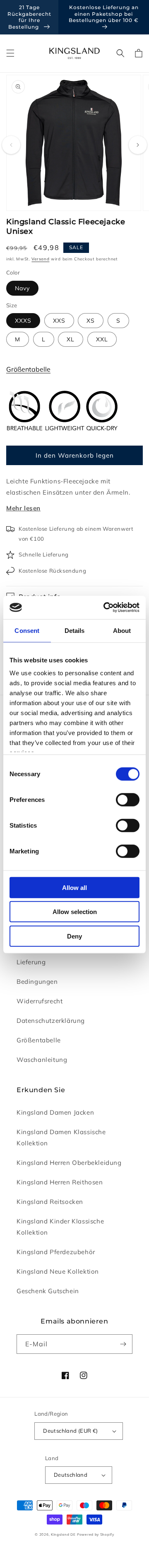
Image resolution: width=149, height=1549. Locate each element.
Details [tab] (75, 630)
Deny (74, 935)
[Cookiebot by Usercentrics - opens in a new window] (105, 607)
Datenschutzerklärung (51, 1020)
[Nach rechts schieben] (138, 145)
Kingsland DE (63, 1534)
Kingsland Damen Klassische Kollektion (61, 1137)
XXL (102, 339)
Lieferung (31, 962)
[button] (10, 53)
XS (91, 320)
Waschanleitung (42, 1060)
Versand (40, 259)
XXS (59, 320)
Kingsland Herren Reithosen (60, 1182)
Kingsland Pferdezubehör (56, 1252)
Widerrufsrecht (39, 1001)
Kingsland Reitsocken (50, 1202)
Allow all (74, 887)
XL (70, 339)
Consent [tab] (26, 630)
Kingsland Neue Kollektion (58, 1271)
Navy (22, 288)
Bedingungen (37, 981)
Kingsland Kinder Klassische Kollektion (60, 1226)
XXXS (23, 320)
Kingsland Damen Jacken (55, 1112)
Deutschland (70, 1474)
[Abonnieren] (123, 1344)
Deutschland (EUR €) (70, 1430)
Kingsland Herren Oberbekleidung (69, 1163)
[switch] (127, 799)
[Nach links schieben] (11, 145)
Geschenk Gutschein (48, 1291)
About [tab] (122, 630)
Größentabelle (28, 369)
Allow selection (75, 911)
